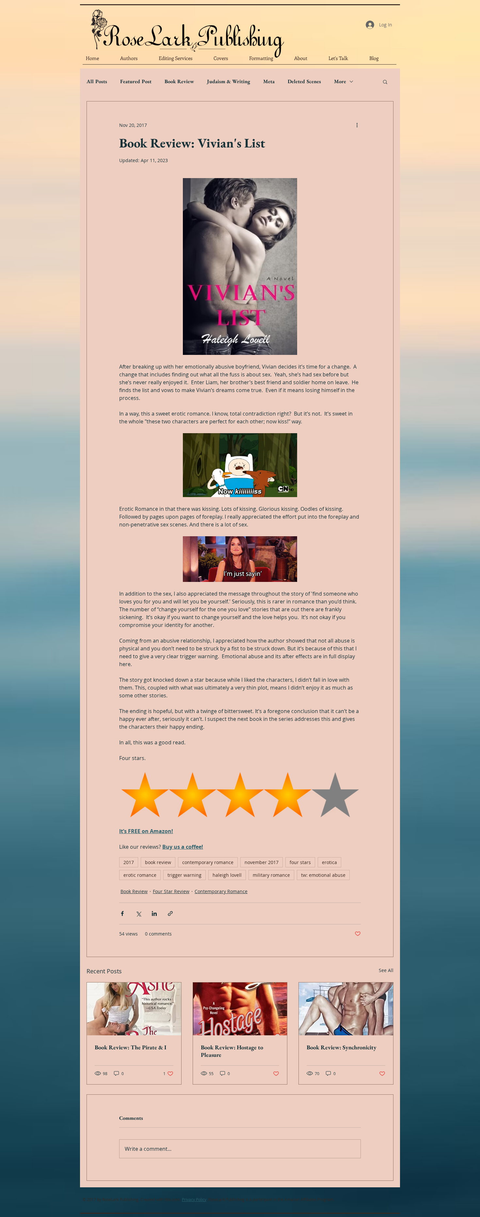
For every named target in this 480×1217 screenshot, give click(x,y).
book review (158, 862)
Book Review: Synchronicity (341, 1047)
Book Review (179, 81)
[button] (385, 81)
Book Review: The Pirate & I (131, 1047)
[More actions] (357, 125)
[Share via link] (170, 913)
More (340, 81)
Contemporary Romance (221, 891)
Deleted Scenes (304, 81)
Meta (269, 81)
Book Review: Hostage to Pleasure (232, 1050)
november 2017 (262, 862)
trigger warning (184, 875)
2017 (128, 862)
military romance (271, 875)
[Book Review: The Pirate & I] (134, 1008)
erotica (329, 862)
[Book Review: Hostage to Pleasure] (240, 1008)
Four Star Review (171, 891)
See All (386, 970)
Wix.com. (173, 1199)
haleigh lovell (227, 875)
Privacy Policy (194, 1199)
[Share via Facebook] (122, 913)
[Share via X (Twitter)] (138, 913)
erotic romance (139, 875)
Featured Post (136, 81)
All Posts (97, 81)
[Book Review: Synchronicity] (346, 1008)
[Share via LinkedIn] (154, 913)
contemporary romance (207, 862)
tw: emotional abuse (323, 875)
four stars (300, 862)
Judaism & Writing (228, 81)
